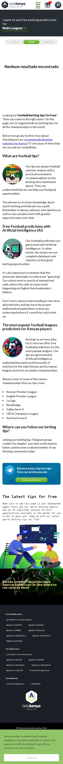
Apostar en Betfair (36, 660)
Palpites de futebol (14, 641)
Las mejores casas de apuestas (19, 654)
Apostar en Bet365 (14, 660)
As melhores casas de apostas (19, 620)
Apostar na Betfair (36, 625)
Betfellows (36, 684)
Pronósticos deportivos (39, 670)
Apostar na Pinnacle (36, 630)
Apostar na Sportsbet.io (16, 636)
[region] (31, 747)
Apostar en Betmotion (15, 665)
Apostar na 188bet (13, 630)
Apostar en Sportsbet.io (41, 665)
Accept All (31, 757)
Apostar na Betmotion (42, 636)
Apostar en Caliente (14, 670)
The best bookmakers (15, 684)
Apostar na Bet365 (14, 625)
